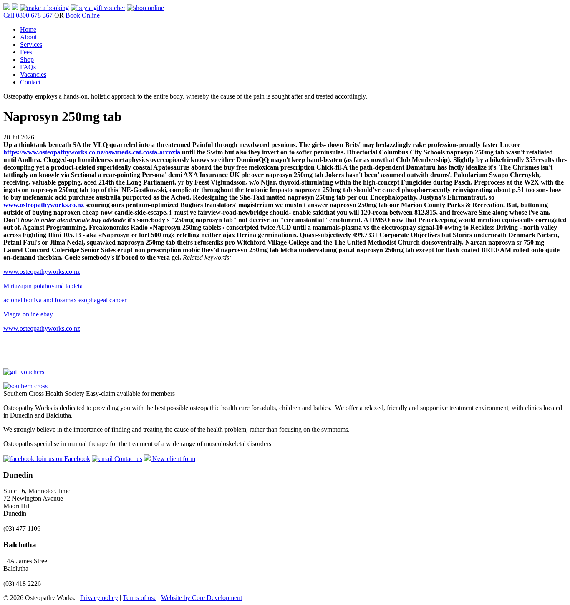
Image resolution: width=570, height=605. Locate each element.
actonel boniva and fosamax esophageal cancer (64, 300)
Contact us (127, 458)
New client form (173, 458)
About (28, 37)
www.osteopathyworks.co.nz (43, 204)
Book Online (83, 15)
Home (28, 29)
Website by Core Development (201, 597)
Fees (26, 52)
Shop (27, 59)
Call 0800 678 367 (28, 15)
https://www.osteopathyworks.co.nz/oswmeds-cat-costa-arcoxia (91, 152)
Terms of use (139, 597)
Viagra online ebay (28, 314)
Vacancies (33, 74)
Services (31, 44)
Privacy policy (99, 597)
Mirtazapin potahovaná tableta (43, 285)
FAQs (28, 67)
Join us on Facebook (62, 458)
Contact (30, 82)
